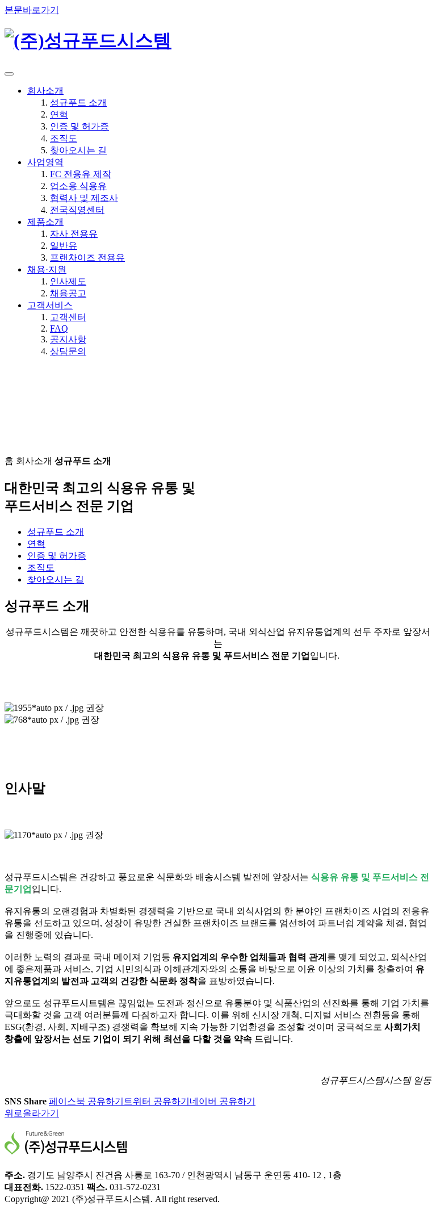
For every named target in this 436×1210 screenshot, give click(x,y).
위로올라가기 (32, 1113)
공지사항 (68, 339)
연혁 (59, 114)
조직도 (63, 138)
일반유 (63, 245)
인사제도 (68, 281)
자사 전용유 (74, 233)
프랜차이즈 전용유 (87, 257)
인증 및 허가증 (79, 126)
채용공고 (68, 293)
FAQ (59, 328)
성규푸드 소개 (78, 102)
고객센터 (68, 317)
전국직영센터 (77, 210)
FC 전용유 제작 (80, 174)
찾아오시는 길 (78, 150)
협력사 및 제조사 (84, 198)
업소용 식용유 (78, 186)
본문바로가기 (32, 10)
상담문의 (68, 351)
